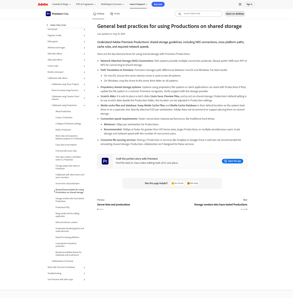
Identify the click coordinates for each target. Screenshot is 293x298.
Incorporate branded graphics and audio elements (70, 229)
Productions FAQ (63, 207)
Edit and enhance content (66, 222)
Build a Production (63, 129)
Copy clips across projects (66, 144)
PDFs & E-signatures (84, 4)
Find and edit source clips (66, 151)
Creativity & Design (60, 4)
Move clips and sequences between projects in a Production (69, 137)
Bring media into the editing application (67, 215)
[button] (240, 4)
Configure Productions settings (68, 123)
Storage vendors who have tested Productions (70, 200)
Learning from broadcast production (66, 244)
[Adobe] (43, 4)
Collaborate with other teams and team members (70, 176)
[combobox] (199, 14)
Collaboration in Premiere (62, 261)
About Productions (63, 111)
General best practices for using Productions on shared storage (70, 191)
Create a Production (64, 117)
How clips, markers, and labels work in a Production (68, 158)
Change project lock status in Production (68, 167)
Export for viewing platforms (67, 237)
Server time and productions (67, 183)
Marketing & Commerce (111, 4)
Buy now (158, 4)
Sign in (249, 4)
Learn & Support (137, 4)
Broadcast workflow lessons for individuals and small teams (68, 253)
